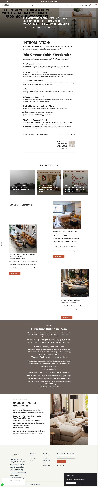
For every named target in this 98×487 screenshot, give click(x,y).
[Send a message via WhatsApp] (2, 484)
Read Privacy (81, 479)
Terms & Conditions (48, 463)
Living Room (33, 453)
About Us (45, 453)
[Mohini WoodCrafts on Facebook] (57, 465)
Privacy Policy (46, 460)
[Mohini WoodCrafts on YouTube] (64, 465)
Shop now (56, 1)
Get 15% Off (1, 244)
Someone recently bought (14, 480)
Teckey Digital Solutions (35, 484)
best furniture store (30, 134)
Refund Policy (46, 458)
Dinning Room (33, 458)
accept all (71, 483)
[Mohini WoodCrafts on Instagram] (61, 465)
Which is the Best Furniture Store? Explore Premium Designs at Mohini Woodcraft (61, 145)
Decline (81, 483)
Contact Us (46, 456)
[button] (82, 5)
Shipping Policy (46, 465)
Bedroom (32, 456)
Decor (31, 460)
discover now (58, 256)
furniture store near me (42, 134)
